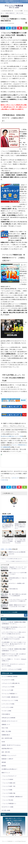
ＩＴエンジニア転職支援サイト (9, 803)
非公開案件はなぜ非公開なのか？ (9, 769)
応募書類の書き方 (6, 734)
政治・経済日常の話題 (7, 738)
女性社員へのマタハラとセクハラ (9, 721)
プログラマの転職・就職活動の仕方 (10, 697)
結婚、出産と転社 (6, 752)
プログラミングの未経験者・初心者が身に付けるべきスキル (16, 561)
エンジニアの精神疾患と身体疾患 (9, 676)
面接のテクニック (6, 772)
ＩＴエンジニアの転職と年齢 (8, 793)
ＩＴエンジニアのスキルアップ (9, 776)
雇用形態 (4, 765)
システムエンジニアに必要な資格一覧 (10, 683)
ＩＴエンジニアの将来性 (7, 779)
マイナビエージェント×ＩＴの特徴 (10, 700)
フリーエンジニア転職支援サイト (9, 693)
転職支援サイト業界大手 (7, 758)
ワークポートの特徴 (6, 710)
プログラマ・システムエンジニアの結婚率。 (12, 669)
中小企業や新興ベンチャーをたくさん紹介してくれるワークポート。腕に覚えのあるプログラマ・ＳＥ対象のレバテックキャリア (14, 644)
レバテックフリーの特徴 (7, 707)
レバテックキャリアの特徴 (8, 703)
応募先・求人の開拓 (4, 16)
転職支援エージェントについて (9, 755)
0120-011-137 (15, 477)
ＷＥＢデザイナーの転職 (7, 806)
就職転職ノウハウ (6, 724)
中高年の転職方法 (6, 714)
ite (14, 506)
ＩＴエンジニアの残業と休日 (8, 782)
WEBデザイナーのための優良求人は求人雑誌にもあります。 (12, 558)
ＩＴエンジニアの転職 (18, 10)
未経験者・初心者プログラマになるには (11, 745)
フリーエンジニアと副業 (7, 690)
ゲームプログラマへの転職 (8, 679)
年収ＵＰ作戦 (5, 727)
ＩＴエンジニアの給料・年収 (8, 786)
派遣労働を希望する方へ (7, 748)
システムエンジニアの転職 (8, 686)
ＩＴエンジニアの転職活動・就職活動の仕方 (12, 796)
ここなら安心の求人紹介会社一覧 (7, 10)
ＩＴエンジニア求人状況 (7, 800)
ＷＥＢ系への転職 (6, 810)
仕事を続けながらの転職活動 (8, 717)
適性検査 (4, 762)
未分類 (3, 741)
